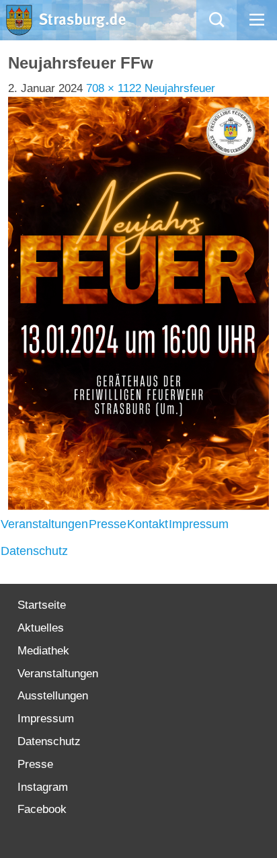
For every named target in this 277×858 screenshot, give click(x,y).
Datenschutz (34, 551)
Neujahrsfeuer (180, 88)
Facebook (42, 809)
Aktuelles (40, 627)
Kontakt (147, 524)
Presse (107, 524)
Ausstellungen (52, 695)
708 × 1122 (113, 88)
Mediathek (43, 650)
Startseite (41, 605)
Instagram (42, 787)
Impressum (199, 524)
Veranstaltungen (44, 524)
